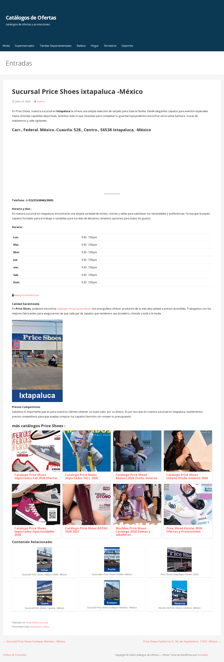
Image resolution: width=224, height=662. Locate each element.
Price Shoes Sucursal (37, 622)
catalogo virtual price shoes (74, 308)
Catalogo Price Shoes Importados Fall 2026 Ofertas (35, 476)
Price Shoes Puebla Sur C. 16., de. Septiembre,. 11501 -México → (182, 641)
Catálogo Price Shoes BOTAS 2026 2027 (86, 529)
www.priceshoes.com (26, 295)
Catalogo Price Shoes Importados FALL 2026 (81, 476)
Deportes (127, 46)
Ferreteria (110, 46)
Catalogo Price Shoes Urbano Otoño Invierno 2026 (187, 476)
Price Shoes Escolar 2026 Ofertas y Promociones (184, 529)
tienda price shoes (40, 626)
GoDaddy (202, 654)
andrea (40, 101)
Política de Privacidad (14, 654)
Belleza (81, 46)
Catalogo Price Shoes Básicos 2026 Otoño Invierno (136, 476)
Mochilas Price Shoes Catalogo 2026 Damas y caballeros (133, 531)
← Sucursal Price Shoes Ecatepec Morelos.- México (34, 641)
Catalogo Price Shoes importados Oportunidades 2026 (34, 531)
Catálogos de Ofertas (31, 17)
